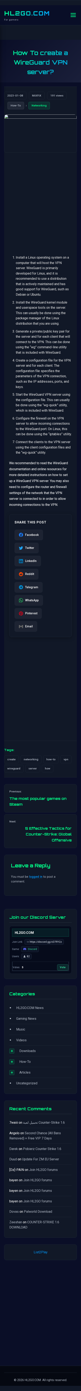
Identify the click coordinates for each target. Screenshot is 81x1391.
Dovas (14, 1212)
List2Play (41, 1252)
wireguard (13, 768)
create (11, 759)
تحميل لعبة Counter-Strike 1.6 (44, 1123)
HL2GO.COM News (30, 1008)
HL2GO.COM (27, 13)
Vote (63, 967)
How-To (16, 105)
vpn (66, 759)
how (47, 768)
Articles (25, 1072)
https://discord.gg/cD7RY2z (46, 941)
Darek (13, 1149)
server (32, 768)
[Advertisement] (40, 199)
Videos (21, 1040)
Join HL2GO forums (43, 1170)
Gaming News (26, 1019)
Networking (39, 105)
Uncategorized (26, 1083)
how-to (50, 759)
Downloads (27, 1051)
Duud (13, 1159)
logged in (35, 877)
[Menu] (73, 15)
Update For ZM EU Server (40, 1159)
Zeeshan (15, 1222)
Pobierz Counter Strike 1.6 (42, 1149)
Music (20, 1029)
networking (31, 759)
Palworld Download (38, 1212)
